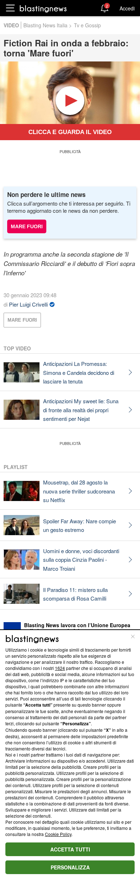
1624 (60, 668)
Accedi (127, 8)
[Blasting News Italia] (43, 8)
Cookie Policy (58, 834)
